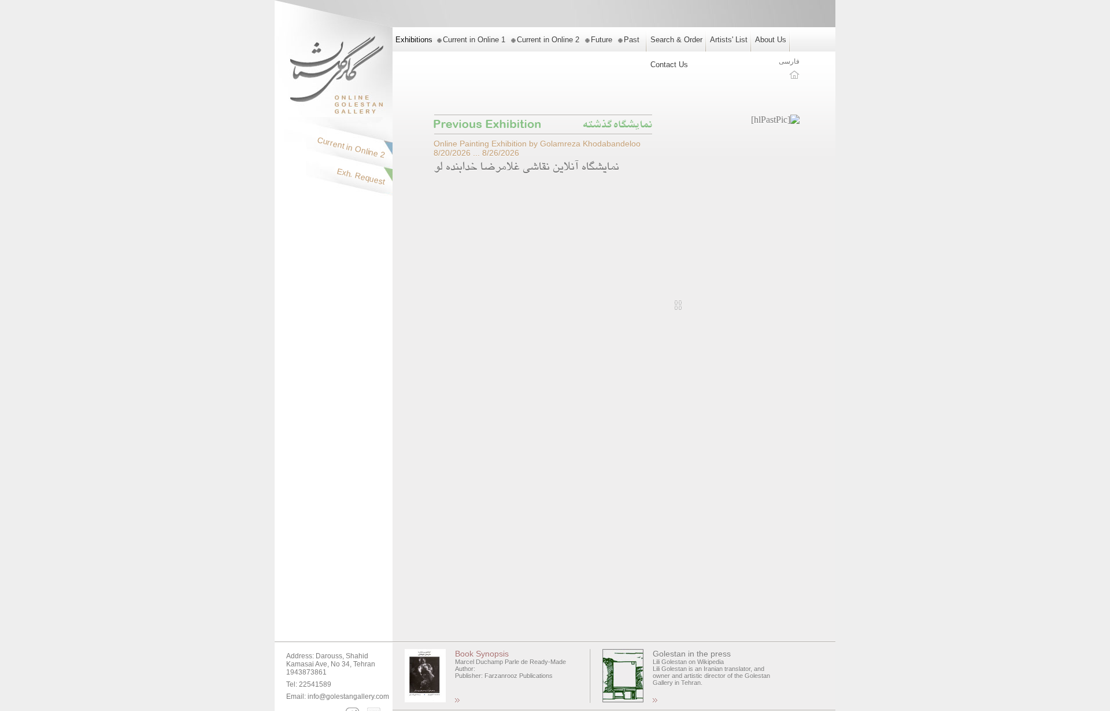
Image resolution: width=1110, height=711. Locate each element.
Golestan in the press (692, 653)
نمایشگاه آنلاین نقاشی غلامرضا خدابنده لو (526, 168)
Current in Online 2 (548, 39)
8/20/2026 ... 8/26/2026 (476, 152)
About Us (770, 39)
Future (601, 39)
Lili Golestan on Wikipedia (688, 661)
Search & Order (676, 39)
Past (631, 39)
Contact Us (669, 64)
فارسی (789, 61)
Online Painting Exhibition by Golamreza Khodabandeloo (537, 143)
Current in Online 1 (474, 39)
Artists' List (729, 39)
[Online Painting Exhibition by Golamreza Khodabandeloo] (775, 119)
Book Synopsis (482, 653)
